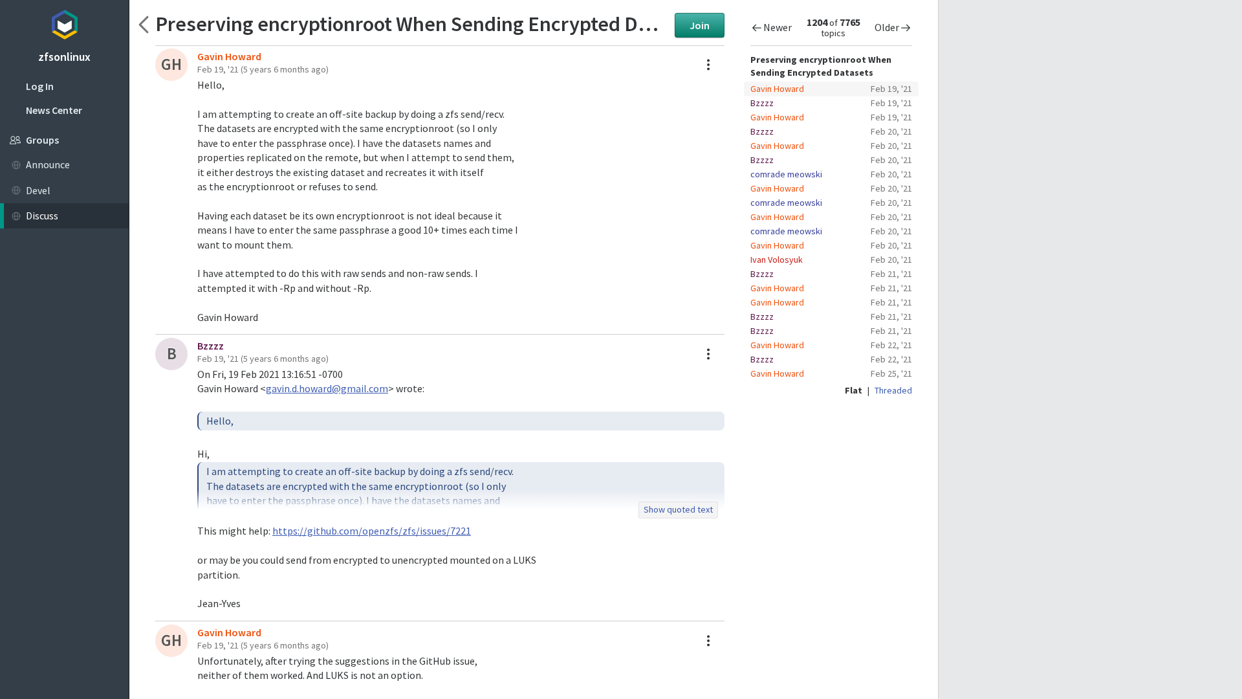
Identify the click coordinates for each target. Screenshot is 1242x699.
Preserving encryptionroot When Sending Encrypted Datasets (411, 23)
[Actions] (708, 65)
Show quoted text (678, 509)
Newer (777, 27)
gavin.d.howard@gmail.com (327, 388)
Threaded (893, 390)
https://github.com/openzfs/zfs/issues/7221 (371, 530)
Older (887, 27)
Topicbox (64, 22)
